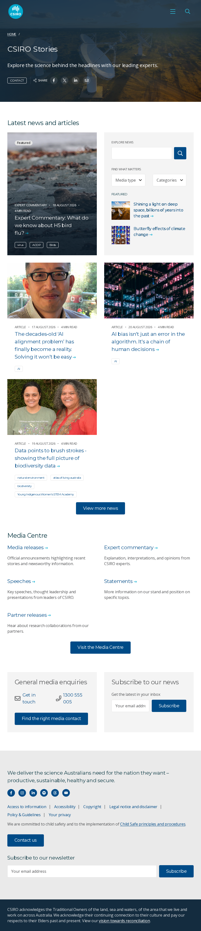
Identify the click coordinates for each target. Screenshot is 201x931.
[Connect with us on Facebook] (11, 793)
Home (11, 34)
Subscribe (169, 706)
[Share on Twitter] (64, 80)
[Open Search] (187, 11)
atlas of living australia (67, 477)
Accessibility (64, 806)
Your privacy (60, 814)
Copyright (92, 806)
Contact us (25, 840)
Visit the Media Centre (100, 647)
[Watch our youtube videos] (66, 793)
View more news (100, 508)
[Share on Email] (86, 80)
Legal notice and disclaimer (133, 806)
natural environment (30, 477)
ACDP (36, 245)
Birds (53, 245)
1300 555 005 (72, 698)
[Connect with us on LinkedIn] (33, 793)
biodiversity (24, 486)
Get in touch (29, 698)
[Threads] (55, 793)
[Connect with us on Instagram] (22, 793)
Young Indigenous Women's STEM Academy (45, 494)
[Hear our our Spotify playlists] (44, 793)
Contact (17, 80)
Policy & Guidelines (24, 814)
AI (18, 369)
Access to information (26, 806)
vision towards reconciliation (124, 920)
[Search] (180, 153)
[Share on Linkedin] (75, 80)
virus (20, 245)
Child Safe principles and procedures (152, 824)
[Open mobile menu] (173, 11)
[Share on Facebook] (54, 80)
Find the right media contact (51, 718)
